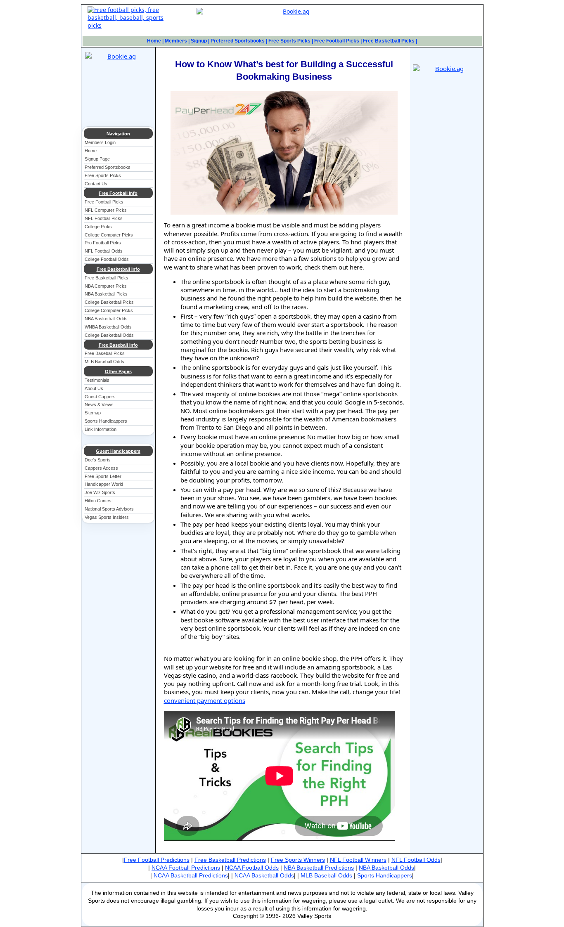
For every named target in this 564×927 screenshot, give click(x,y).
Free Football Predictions (157, 859)
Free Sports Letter (103, 476)
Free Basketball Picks (389, 41)
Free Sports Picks (289, 41)
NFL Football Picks (104, 218)
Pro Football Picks (103, 242)
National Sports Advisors (109, 508)
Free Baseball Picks (105, 353)
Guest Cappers (100, 396)
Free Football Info (118, 193)
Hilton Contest (99, 500)
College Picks (98, 226)
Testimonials (97, 380)
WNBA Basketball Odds (108, 326)
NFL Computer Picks (106, 210)
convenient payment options (204, 700)
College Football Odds (107, 259)
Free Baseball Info (118, 345)
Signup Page (97, 158)
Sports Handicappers (106, 421)
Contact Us (96, 183)
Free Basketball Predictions (230, 859)
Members (176, 41)
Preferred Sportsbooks (238, 41)
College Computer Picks (109, 234)
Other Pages (118, 371)
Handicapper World (104, 484)
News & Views (99, 404)
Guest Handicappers (118, 451)
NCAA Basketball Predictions (191, 875)
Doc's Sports (98, 459)
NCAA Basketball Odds (264, 875)
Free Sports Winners (298, 859)
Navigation (118, 133)
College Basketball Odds (109, 335)
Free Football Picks (336, 41)
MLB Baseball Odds (104, 361)
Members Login (100, 142)
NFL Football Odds (104, 250)
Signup (199, 41)
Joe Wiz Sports (100, 492)
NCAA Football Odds (252, 867)
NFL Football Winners (358, 859)
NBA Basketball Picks (106, 293)
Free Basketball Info (118, 269)
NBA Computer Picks (106, 286)
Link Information (100, 429)
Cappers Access (101, 468)
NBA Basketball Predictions (319, 867)
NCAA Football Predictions (186, 867)
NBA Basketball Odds (106, 318)
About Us (94, 388)
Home (154, 41)
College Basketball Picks (109, 302)
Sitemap (93, 412)
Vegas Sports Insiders (107, 517)
